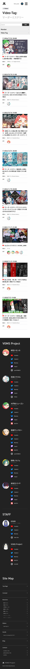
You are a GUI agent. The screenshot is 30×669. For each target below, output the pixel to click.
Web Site (16, 537)
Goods (4, 632)
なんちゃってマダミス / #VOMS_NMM (15, 245)
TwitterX (16, 359)
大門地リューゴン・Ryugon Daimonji (13, 61)
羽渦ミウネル (5, 605)
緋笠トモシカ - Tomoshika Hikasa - (13, 138)
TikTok (15, 397)
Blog (3, 641)
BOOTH (16, 423)
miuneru (8, 103)
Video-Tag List (5, 626)
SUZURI (16, 564)
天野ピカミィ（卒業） (6, 615)
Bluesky (16, 363)
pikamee (13, 252)
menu (26, 4)
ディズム (8, 248)
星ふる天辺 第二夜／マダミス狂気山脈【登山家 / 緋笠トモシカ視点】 (14, 281)
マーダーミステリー (7, 54)
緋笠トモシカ (5, 602)
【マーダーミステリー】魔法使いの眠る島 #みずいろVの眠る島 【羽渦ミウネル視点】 (14, 171)
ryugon (8, 65)
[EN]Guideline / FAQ (7, 653)
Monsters (5, 599)
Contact (4, 647)
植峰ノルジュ (5, 611)
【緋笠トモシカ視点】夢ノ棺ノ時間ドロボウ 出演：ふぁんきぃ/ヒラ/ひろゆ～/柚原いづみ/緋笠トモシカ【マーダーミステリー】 (14, 133)
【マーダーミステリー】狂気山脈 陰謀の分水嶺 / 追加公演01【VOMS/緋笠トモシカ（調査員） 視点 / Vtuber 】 (14, 318)
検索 (26, 24)
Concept (4, 593)
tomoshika (8, 142)
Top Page (5, 586)
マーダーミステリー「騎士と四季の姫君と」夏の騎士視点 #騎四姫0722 (14, 58)
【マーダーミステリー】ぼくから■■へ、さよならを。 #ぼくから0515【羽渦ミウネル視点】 (14, 95)
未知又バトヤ (5, 613)
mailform (5, 655)
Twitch (15, 366)
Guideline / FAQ (6, 650)
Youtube (16, 355)
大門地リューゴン (6, 607)
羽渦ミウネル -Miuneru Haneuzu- (13, 99)
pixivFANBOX (17, 370)
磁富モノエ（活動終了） (7, 617)
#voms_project (16, 3)
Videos (6, 8)
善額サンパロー (6, 609)
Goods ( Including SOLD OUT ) (9, 635)
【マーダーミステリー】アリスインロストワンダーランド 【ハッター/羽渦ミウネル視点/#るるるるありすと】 (14, 209)
